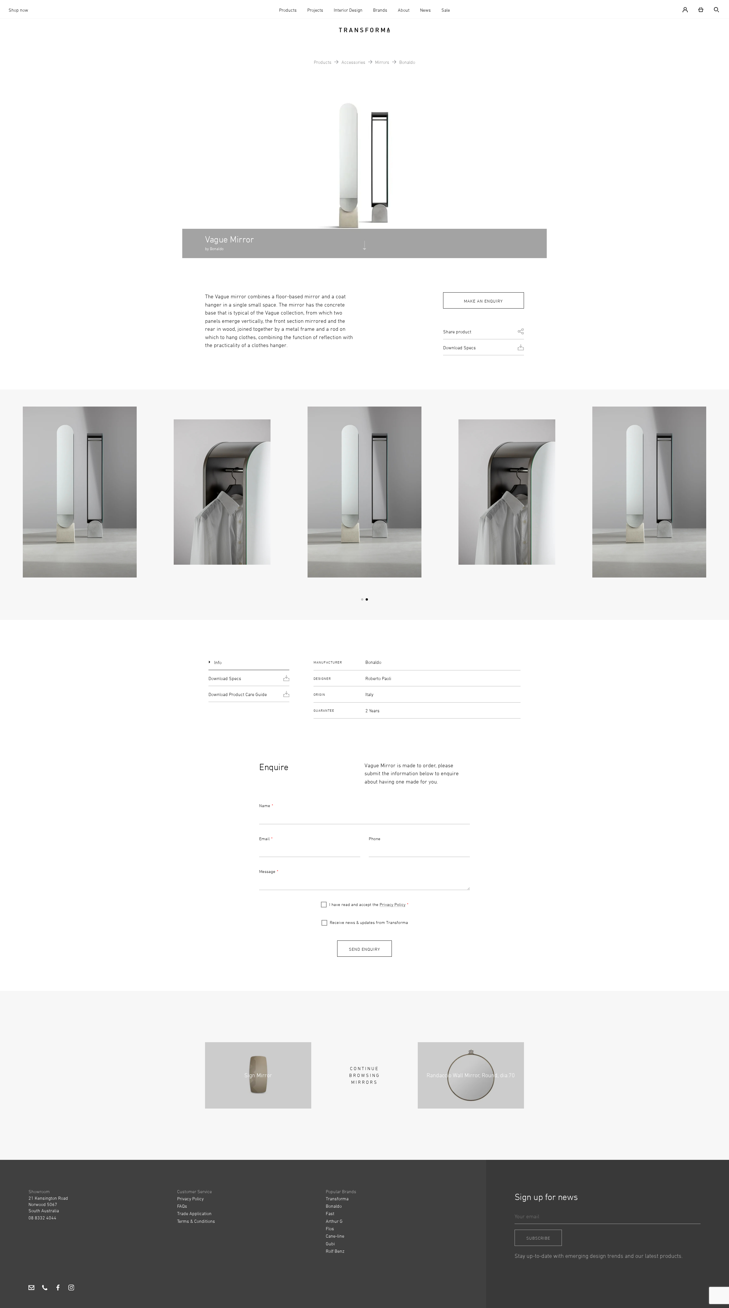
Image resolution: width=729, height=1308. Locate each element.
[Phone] (45, 1288)
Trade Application (194, 1213)
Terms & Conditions (196, 1221)
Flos (330, 1228)
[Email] (31, 1288)
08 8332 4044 (42, 1217)
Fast (330, 1213)
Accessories (353, 62)
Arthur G (334, 1221)
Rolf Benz (335, 1251)
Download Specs (459, 347)
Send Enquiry (364, 949)
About (403, 10)
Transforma (337, 1198)
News (425, 10)
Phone (374, 838)
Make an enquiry (483, 301)
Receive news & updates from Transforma (369, 922)
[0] (701, 9)
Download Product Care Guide (237, 694)
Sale (445, 10)
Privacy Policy (393, 904)
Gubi (330, 1243)
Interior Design (348, 10)
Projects (315, 10)
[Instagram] (71, 1288)
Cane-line (335, 1235)
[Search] (714, 9)
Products (288, 10)
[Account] (687, 9)
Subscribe (538, 1238)
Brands (380, 10)
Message (267, 871)
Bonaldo (407, 62)
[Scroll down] (364, 247)
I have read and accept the (367, 904)
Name (264, 805)
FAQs (182, 1206)
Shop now (18, 10)
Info (218, 662)
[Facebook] (58, 1288)
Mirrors (382, 62)
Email (264, 838)
